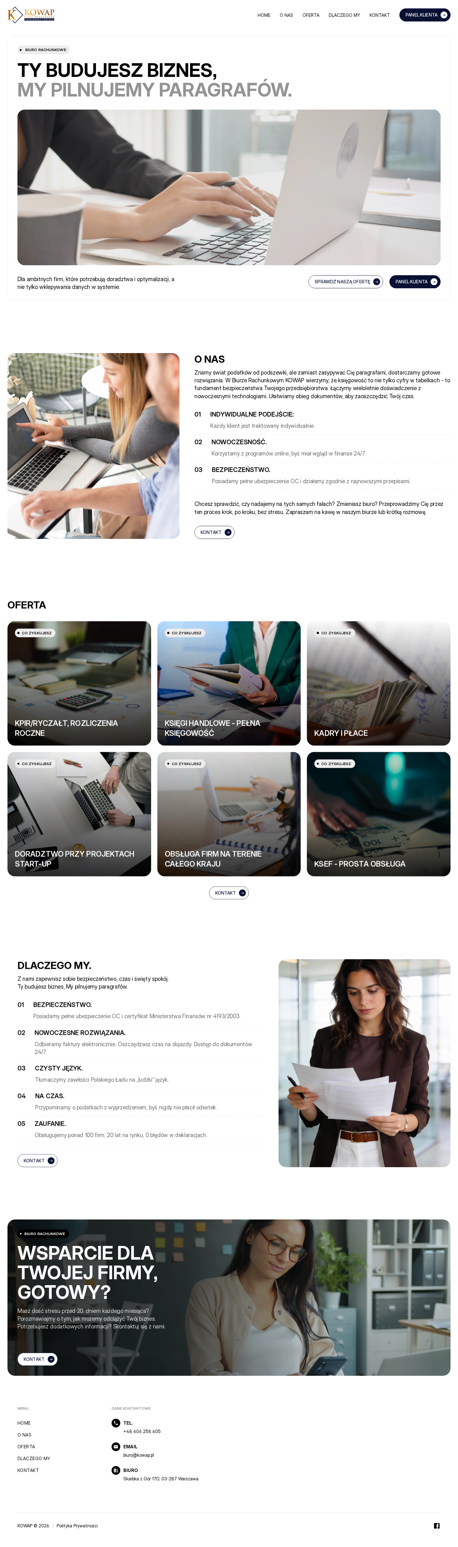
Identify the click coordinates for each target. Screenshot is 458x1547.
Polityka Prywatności (77, 1525)
